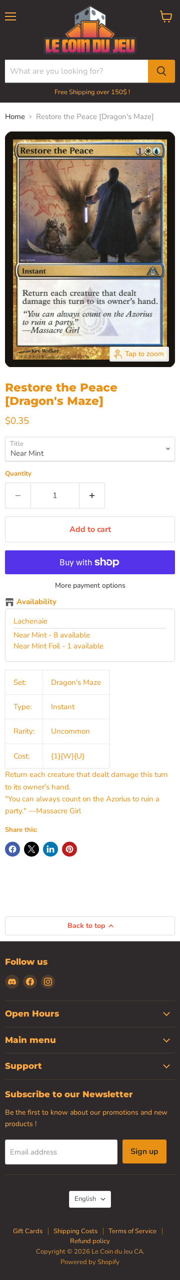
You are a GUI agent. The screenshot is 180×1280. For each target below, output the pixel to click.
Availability (36, 602)
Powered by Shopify (90, 1262)
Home (15, 117)
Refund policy (90, 1241)
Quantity (18, 474)
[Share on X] (31, 849)
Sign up (144, 1151)
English (85, 1198)
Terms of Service (132, 1231)
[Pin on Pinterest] (69, 849)
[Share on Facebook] (12, 849)
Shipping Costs (76, 1231)
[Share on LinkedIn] (50, 849)
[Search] (161, 71)
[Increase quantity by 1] (92, 496)
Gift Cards (27, 1231)
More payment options (90, 586)
